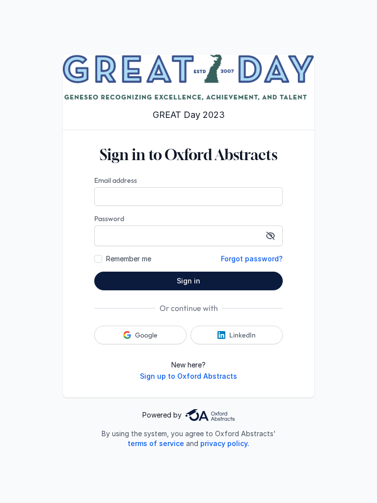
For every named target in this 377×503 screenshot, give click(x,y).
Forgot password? (252, 258)
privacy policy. (224, 443)
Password (109, 218)
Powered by (162, 415)
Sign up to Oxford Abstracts (188, 376)
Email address (115, 180)
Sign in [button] (188, 281)
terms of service (156, 443)
